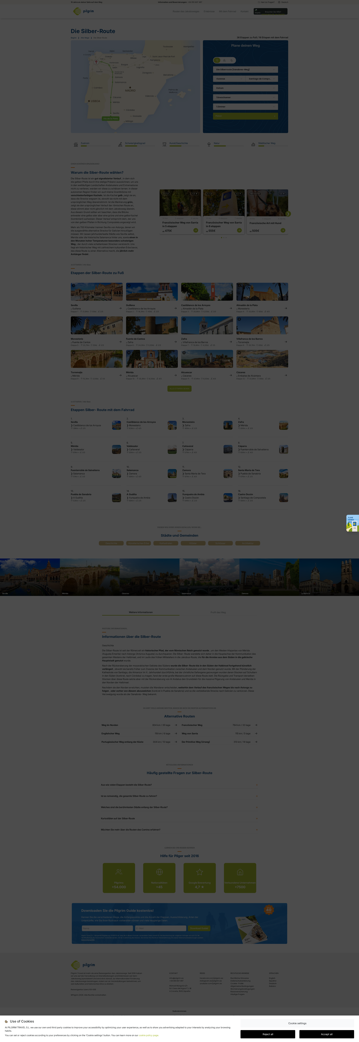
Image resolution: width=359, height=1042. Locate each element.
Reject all (268, 1034)
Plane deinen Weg (351, 520)
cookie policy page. (149, 1035)
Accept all (326, 1034)
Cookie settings (297, 1023)
